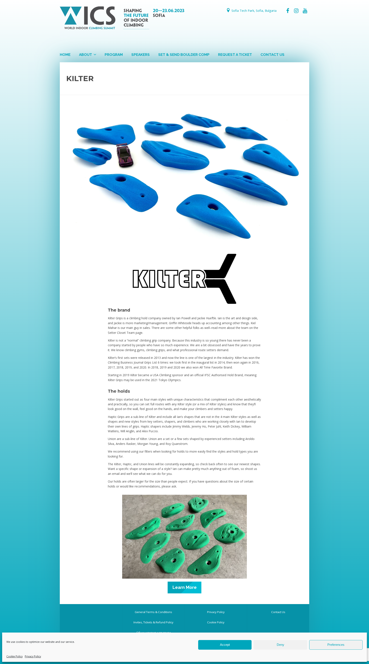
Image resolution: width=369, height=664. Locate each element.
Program (114, 54)
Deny (280, 644)
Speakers (140, 54)
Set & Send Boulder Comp (183, 54)
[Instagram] (296, 10)
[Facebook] (287, 10)
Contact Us (272, 54)
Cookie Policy (14, 656)
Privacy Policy (33, 656)
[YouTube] (305, 10)
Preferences (335, 644)
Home (65, 54)
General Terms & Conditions (153, 612)
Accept (225, 644)
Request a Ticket (235, 54)
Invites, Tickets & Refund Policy (153, 622)
